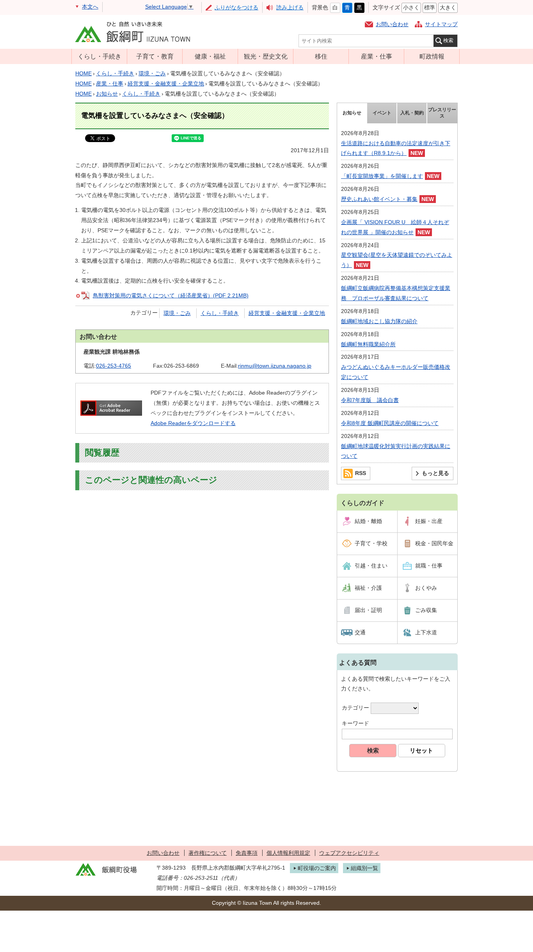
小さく (411, 7)
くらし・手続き (99, 56)
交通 (360, 632)
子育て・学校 (371, 543)
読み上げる (290, 7)
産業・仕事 (376, 56)
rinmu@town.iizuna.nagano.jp (274, 366)
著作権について (207, 853)
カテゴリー (355, 708)
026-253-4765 (113, 366)
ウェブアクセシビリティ (349, 853)
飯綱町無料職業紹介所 (368, 344)
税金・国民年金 (434, 543)
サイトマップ (441, 24)
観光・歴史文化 (266, 56)
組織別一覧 (364, 868)
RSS (360, 473)
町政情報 (431, 56)
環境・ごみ (152, 73)
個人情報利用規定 (288, 853)
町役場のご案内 (317, 868)
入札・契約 (412, 113)
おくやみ (426, 588)
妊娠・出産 (428, 521)
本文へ (90, 7)
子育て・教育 (155, 56)
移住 (321, 56)
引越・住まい (371, 565)
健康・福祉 (210, 56)
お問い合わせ (392, 24)
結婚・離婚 (368, 521)
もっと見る (435, 473)
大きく (448, 7)
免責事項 (247, 853)
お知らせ (107, 94)
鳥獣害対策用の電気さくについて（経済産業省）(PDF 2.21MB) (171, 295)
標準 (429, 7)
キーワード (355, 723)
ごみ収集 (426, 610)
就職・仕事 (428, 565)
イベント (382, 113)
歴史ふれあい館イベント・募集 (379, 199)
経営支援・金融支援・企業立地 (166, 83)
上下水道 (426, 632)
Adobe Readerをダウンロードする (193, 423)
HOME (83, 73)
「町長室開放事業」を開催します (382, 176)
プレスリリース (442, 113)
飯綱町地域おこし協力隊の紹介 (379, 321)
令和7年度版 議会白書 (370, 400)
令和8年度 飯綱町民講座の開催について (390, 423)
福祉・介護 (368, 588)
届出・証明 (368, 610)
